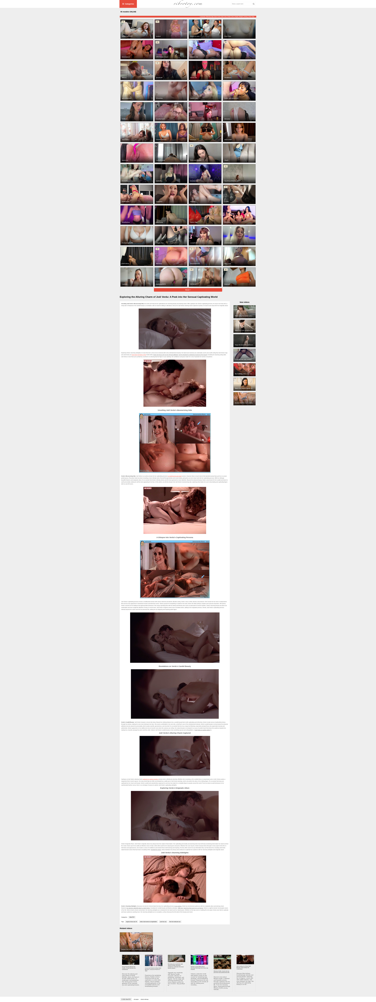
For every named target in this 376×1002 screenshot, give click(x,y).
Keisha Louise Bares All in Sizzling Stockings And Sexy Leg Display (199, 968)
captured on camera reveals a (151, 779)
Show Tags (251, 16)
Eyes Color (217, 16)
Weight (241, 16)
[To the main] (188, 4)
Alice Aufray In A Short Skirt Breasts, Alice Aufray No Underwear (244, 968)
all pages (136, 999)
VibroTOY (132, 917)
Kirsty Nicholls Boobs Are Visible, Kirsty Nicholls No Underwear (129, 968)
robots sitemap (144, 999)
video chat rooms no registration (148, 921)
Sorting (246, 16)
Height (236, 16)
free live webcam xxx (174, 921)
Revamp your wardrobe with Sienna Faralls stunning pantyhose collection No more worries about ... (176, 966)
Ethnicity (208, 16)
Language (202, 16)
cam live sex (163, 921)
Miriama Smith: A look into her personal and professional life (221, 971)
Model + (188, 290)
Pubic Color (231, 16)
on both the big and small (174, 476)
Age (212, 16)
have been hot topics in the (139, 354)
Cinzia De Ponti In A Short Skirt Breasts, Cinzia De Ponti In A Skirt (153, 969)
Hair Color (224, 16)
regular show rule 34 (131, 921)
